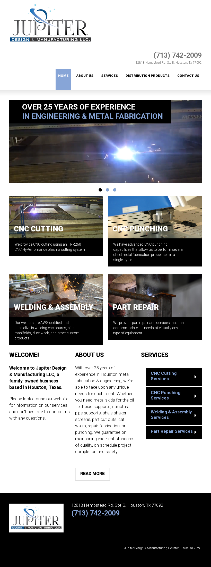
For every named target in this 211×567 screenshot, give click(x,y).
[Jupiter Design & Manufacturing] (50, 3)
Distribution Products (148, 76)
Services (109, 76)
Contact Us (188, 76)
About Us (84, 76)
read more (92, 473)
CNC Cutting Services (164, 376)
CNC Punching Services (165, 395)
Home (63, 76)
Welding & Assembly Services (171, 414)
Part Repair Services (172, 431)
